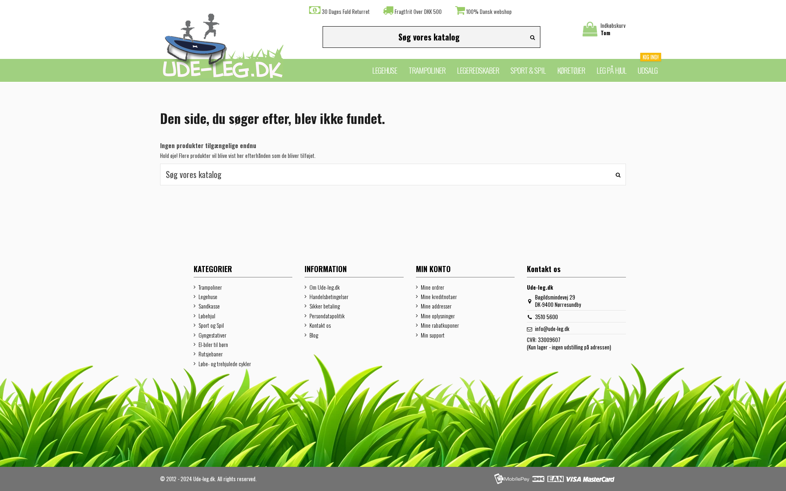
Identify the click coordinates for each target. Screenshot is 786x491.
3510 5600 (546, 317)
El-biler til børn (213, 344)
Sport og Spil (211, 325)
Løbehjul (207, 316)
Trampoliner (210, 287)
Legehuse (208, 296)
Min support (433, 335)
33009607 (549, 340)
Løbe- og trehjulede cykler (225, 363)
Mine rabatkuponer (440, 325)
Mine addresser (436, 306)
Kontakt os (320, 325)
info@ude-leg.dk (552, 328)
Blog (313, 335)
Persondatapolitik (327, 316)
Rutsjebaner (211, 354)
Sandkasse (209, 306)
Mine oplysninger (438, 316)
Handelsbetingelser (328, 296)
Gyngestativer (212, 335)
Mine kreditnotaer (439, 296)
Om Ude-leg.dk (324, 287)
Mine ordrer (432, 287)
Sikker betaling (324, 306)
